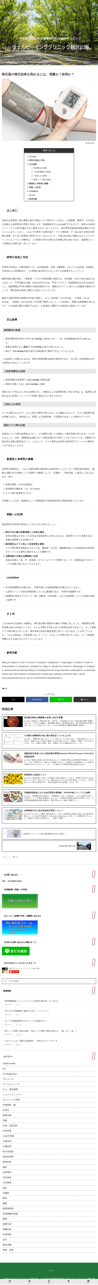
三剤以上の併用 (40, 176)
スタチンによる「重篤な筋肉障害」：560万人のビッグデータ (30, 1041)
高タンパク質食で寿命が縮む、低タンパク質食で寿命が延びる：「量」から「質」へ (40, 1031)
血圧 (6, 688)
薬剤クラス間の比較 (42, 179)
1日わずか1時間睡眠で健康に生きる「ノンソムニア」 (28, 1011)
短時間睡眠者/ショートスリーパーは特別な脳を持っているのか (31, 1001)
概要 (45, 150)
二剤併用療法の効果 (42, 172)
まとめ (32, 195)
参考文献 (33, 199)
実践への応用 (35, 187)
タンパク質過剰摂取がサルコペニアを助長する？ (25, 1021)
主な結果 (33, 164)
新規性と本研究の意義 (38, 183)
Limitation (33, 191)
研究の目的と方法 (36, 160)
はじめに (33, 156)
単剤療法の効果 (40, 168)
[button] (94, 981)
